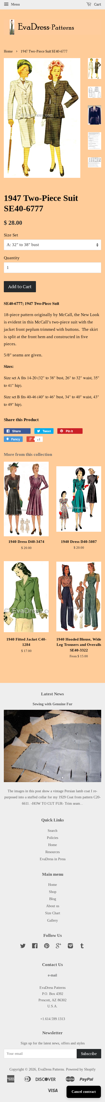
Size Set (11, 235)
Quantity (12, 257)
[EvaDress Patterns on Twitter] (23, 947)
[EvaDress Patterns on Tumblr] (82, 947)
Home (8, 51)
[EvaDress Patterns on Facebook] (35, 947)
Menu (15, 4)
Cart (97, 4)
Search (52, 831)
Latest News (52, 694)
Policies (52, 838)
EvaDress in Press (52, 859)
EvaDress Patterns (51, 1069)
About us (52, 906)
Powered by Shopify (81, 1069)
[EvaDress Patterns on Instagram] (70, 947)
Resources (52, 852)
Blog (52, 899)
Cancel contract (84, 1092)
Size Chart (52, 913)
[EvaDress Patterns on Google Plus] (58, 947)
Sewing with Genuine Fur (52, 704)
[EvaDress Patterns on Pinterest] (46, 947)
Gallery (52, 920)
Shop (52, 892)
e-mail (52, 975)
